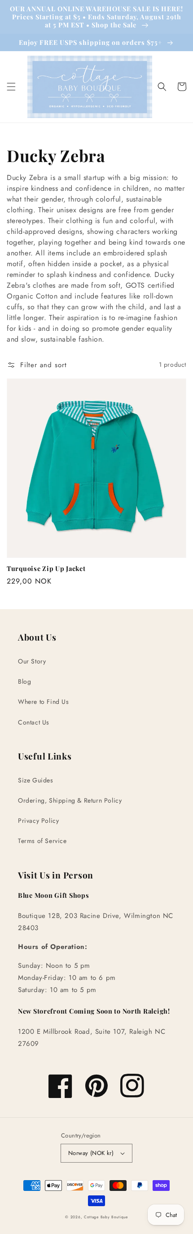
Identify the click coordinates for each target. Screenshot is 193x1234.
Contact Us (33, 722)
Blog (24, 681)
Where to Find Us (43, 701)
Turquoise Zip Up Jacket (46, 568)
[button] (11, 87)
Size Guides (35, 780)
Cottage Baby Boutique (106, 1217)
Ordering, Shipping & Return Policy (70, 800)
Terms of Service (42, 840)
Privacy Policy (38, 820)
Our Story (32, 661)
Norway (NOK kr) (91, 1153)
